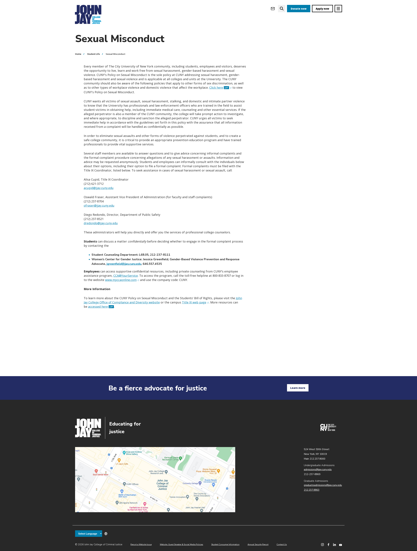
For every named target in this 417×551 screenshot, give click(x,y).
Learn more (297, 387)
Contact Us (282, 544)
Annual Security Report (258, 544)
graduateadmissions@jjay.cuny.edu (323, 485)
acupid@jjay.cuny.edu (99, 188)
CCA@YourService (125, 276)
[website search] (281, 8)
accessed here (100, 307)
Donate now (299, 8)
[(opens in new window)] (328, 430)
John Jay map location (155, 479)
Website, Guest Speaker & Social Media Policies (181, 544)
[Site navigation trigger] (338, 8)
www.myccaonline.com (122, 280)
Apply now (322, 8)
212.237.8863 (311, 490)
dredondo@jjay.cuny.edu (101, 223)
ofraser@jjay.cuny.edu (99, 205)
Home (78, 53)
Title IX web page (195, 302)
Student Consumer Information (225, 544)
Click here (220, 87)
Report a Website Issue (141, 544)
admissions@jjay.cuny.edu (318, 469)
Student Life (93, 53)
